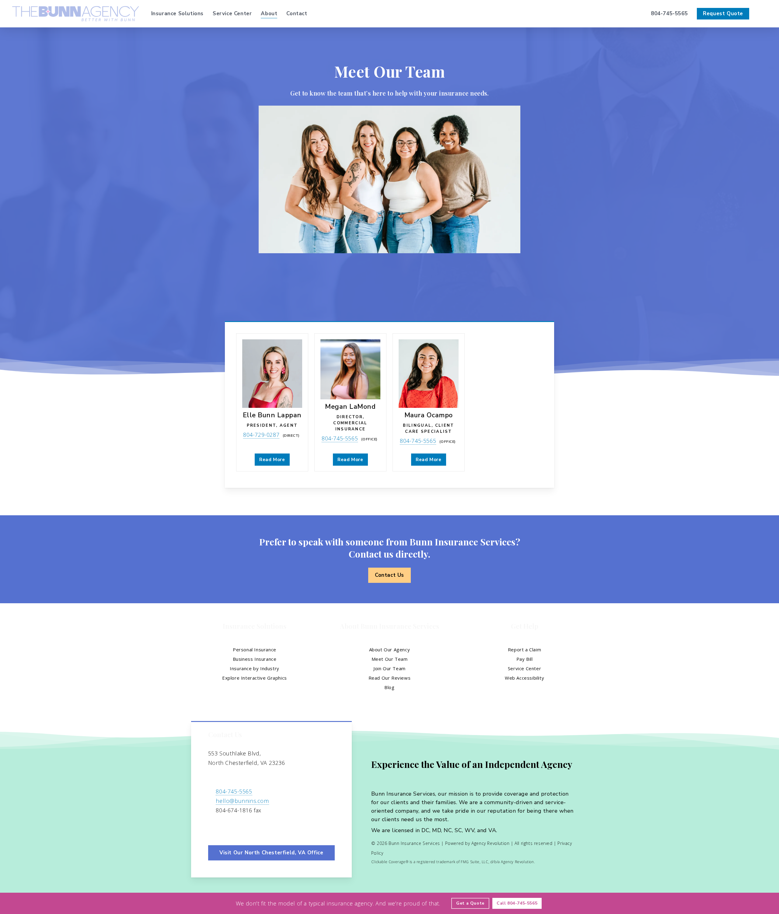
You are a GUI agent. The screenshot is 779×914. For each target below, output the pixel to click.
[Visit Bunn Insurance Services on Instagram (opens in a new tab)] (239, 828)
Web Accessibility (524, 678)
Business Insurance (255, 659)
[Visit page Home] (75, 13)
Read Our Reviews (390, 678)
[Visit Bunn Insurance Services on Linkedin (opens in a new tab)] (226, 828)
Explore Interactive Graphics (254, 678)
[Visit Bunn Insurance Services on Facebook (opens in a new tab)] (213, 828)
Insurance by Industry (254, 668)
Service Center (524, 668)
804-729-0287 (261, 434)
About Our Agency (389, 649)
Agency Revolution (490, 843)
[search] (763, 14)
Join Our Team (389, 668)
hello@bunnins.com (242, 800)
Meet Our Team (390, 659)
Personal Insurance (254, 649)
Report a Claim (524, 649)
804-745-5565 (340, 438)
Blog (389, 687)
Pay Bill (524, 659)
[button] (389, 575)
